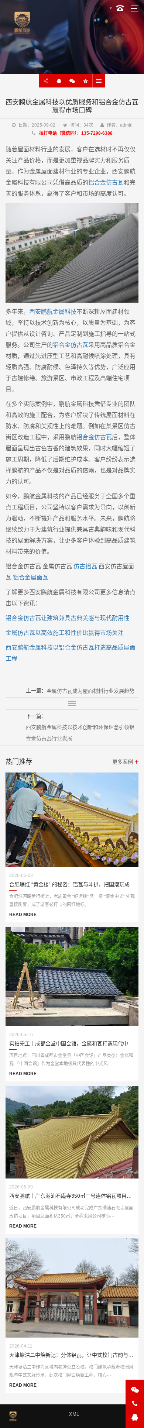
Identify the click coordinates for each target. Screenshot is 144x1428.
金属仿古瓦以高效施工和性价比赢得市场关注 (65, 633)
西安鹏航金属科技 (52, 312)
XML (74, 1414)
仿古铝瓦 (85, 566)
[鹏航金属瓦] (72, 252)
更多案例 (122, 762)
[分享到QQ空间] (85, 80)
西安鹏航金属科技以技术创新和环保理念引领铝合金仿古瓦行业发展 (80, 732)
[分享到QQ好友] (59, 80)
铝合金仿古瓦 (106, 182)
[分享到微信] (72, 80)
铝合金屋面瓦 (30, 577)
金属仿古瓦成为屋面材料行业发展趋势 (90, 691)
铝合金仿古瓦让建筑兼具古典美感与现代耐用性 (68, 618)
